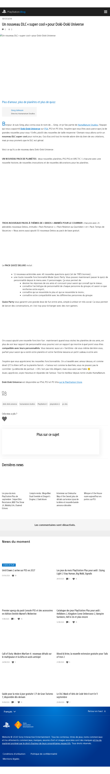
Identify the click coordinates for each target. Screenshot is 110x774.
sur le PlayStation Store (70, 382)
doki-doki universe (10, 404)
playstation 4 (55, 404)
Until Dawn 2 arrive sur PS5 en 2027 (18, 570)
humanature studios (27, 404)
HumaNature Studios (88, 124)
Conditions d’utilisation (14, 753)
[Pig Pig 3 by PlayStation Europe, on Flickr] (55, 180)
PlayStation (16, 11)
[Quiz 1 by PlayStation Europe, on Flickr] (55, 248)
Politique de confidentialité (44, 753)
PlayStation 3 (42, 404)
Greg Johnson (17, 110)
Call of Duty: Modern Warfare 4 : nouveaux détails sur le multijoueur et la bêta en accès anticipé (27, 655)
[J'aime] (13, 575)
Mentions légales (11, 758)
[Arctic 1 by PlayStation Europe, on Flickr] (55, 206)
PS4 (46, 128)
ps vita (64, 404)
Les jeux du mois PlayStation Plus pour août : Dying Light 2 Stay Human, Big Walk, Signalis (81, 572)
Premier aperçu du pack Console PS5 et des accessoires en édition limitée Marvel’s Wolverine (27, 612)
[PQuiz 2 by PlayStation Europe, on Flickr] (55, 323)
